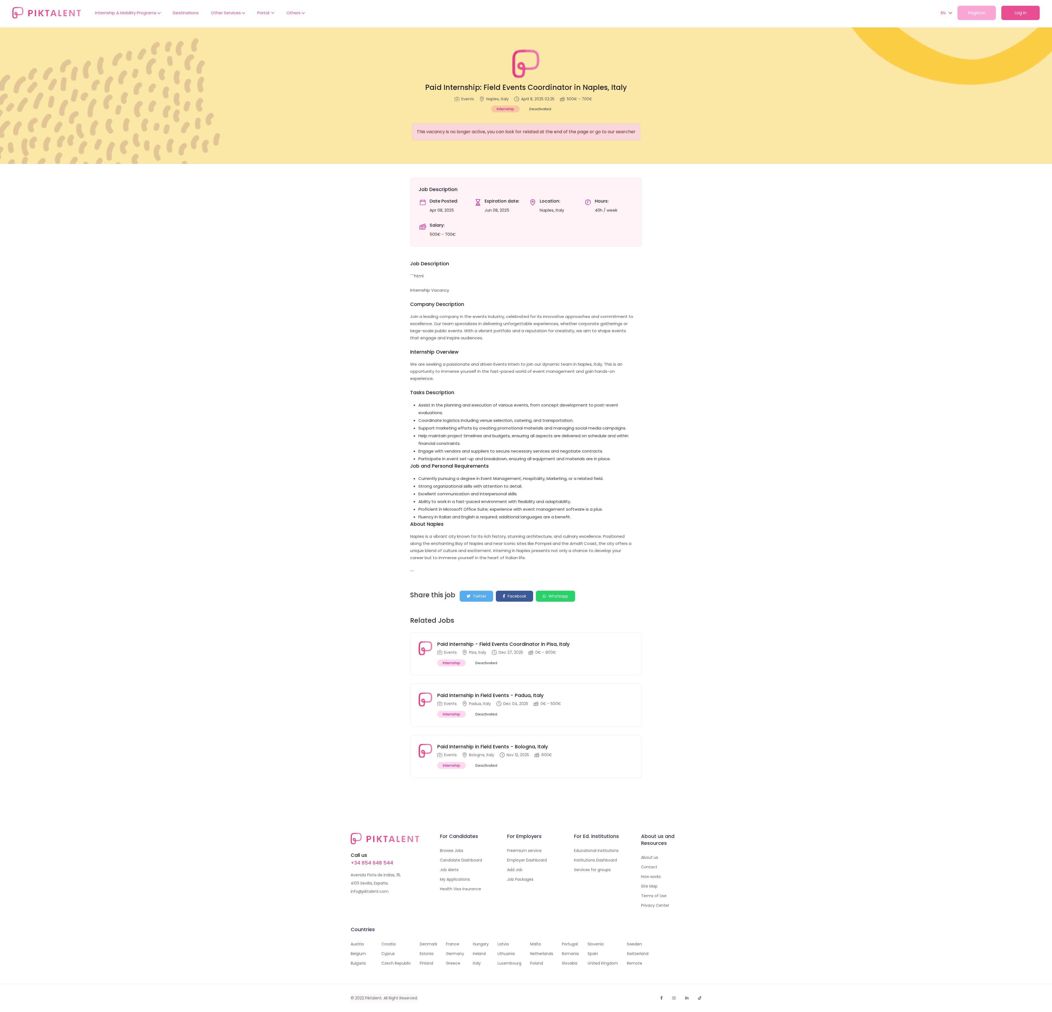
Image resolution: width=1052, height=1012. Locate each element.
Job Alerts (449, 869)
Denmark (428, 944)
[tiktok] (699, 998)
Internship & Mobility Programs (126, 13)
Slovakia (569, 963)
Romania (570, 953)
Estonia (426, 953)
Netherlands (541, 953)
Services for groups (592, 869)
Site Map (649, 886)
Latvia (503, 944)
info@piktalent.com (369, 891)
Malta (535, 944)
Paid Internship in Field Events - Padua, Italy (490, 695)
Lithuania (506, 953)
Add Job (514, 869)
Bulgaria (358, 963)
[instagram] (674, 998)
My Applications (455, 879)
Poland (536, 963)
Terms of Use (654, 896)
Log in (1020, 13)
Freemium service (524, 850)
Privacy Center (655, 905)
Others (294, 13)
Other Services (226, 13)
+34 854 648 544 (372, 862)
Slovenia (596, 944)
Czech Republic (396, 963)
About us (649, 857)
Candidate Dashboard (461, 860)
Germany (455, 953)
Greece (453, 963)
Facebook (516, 596)
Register (977, 13)
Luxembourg (509, 963)
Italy (477, 963)
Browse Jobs (451, 850)
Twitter (479, 596)
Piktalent (373, 998)
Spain (593, 953)
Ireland (479, 953)
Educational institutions (596, 850)
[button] (943, 13)
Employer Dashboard (527, 860)
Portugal (570, 944)
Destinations (186, 13)
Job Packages (520, 879)
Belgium (358, 953)
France (452, 944)
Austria (357, 944)
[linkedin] (686, 998)
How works (651, 876)
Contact (649, 867)
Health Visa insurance (460, 889)
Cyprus (388, 953)
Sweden (634, 944)
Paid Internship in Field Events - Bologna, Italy (492, 746)
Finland (426, 963)
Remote (634, 963)
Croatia (388, 944)
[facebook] (661, 998)
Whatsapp (557, 596)
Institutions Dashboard (595, 860)
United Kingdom (603, 963)
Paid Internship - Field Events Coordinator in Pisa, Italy (503, 644)
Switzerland (637, 953)
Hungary (481, 944)
